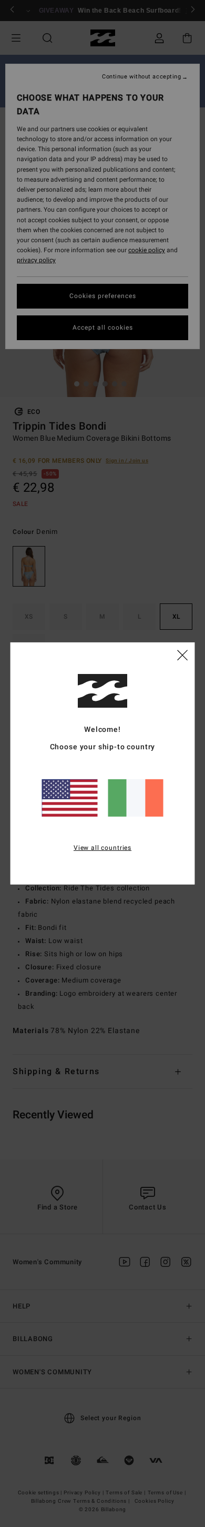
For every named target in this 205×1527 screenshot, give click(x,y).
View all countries (102, 847)
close (182, 654)
